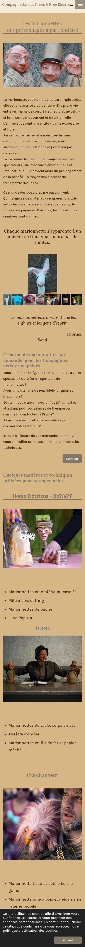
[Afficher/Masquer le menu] (80, 4)
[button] (77, 258)
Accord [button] (68, 940)
